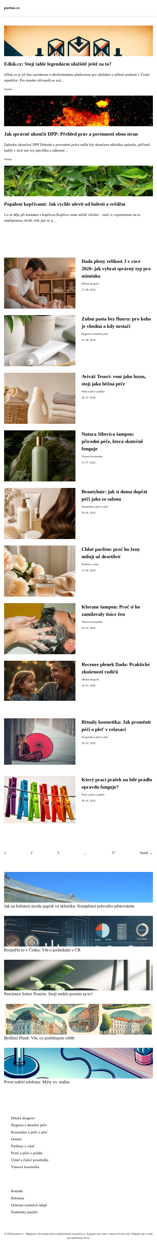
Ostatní (8, 89)
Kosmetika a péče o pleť (95, 506)
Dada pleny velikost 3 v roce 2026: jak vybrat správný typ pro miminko (116, 269)
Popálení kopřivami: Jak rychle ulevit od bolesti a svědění (64, 204)
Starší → (146, 853)
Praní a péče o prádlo (93, 391)
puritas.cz (12, 8)
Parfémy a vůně (90, 564)
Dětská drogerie (90, 283)
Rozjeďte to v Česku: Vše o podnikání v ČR (42, 950)
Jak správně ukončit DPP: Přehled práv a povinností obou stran (71, 134)
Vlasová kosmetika (92, 456)
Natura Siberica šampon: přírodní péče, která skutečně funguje (112, 441)
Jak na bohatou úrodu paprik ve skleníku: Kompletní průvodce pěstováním (69, 906)
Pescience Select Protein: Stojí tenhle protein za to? (48, 993)
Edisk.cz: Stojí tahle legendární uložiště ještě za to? (57, 64)
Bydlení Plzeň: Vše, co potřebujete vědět (39, 1038)
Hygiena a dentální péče (95, 334)
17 (113, 853)
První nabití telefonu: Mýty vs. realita (37, 1081)
